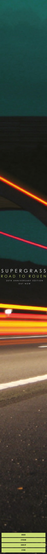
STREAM (23, 540)
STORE (24, 550)
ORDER (23, 535)
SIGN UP (23, 545)
